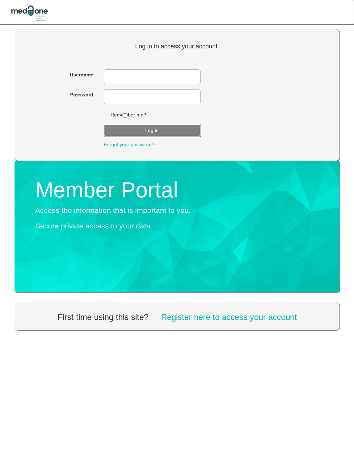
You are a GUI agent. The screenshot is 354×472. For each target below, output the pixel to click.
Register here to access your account (229, 317)
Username (81, 74)
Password (81, 94)
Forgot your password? (129, 144)
